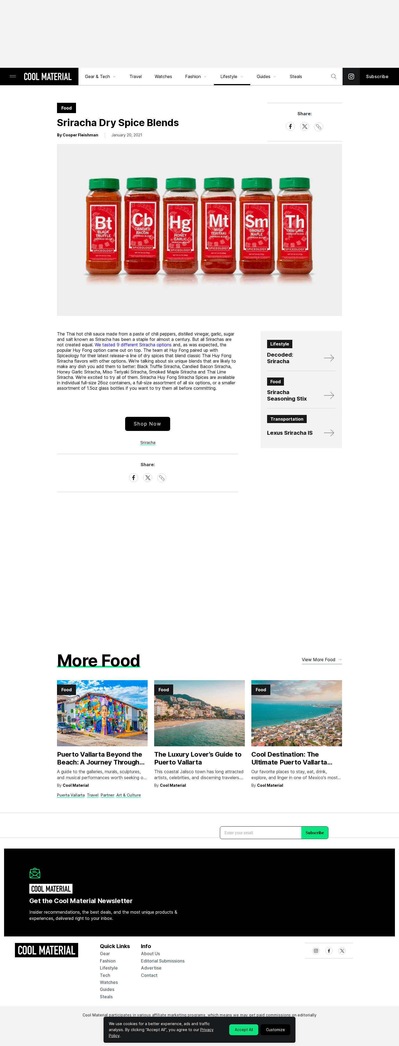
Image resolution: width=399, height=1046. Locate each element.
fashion (108, 961)
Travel (135, 76)
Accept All (244, 1029)
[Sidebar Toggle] (12, 76)
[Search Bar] (334, 76)
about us (150, 953)
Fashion (193, 76)
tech (105, 975)
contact (149, 975)
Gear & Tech (97, 76)
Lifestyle (228, 76)
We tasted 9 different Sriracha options (133, 344)
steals (296, 76)
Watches (163, 76)
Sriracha (147, 442)
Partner (107, 795)
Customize (275, 1029)
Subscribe (377, 76)
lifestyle (109, 968)
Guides (263, 76)
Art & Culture (128, 795)
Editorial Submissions (163, 961)
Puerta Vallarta (71, 795)
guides (107, 989)
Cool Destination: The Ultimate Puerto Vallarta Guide (289, 762)
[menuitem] (100, 76)
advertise (151, 968)
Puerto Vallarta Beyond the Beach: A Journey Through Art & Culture (99, 762)
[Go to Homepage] (47, 77)
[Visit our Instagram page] (351, 76)
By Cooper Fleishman (77, 135)
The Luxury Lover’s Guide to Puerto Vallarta (198, 758)
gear (105, 953)
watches (109, 982)
